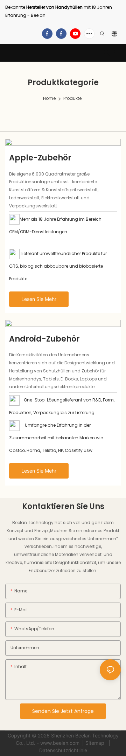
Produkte (72, 98)
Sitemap (95, 743)
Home (49, 98)
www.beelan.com (60, 743)
